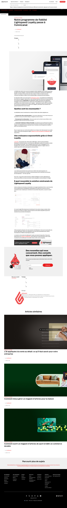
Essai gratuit (62, 1)
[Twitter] (18, 44)
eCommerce (25, 10)
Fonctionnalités (6, 476)
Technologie (39, 466)
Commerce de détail (18, 10)
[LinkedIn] (18, 48)
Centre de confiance (48, 487)
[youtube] (40, 496)
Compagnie (34, 10)
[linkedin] (38, 496)
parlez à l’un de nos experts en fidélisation (41, 131)
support (35, 466)
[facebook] (26, 496)
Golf (30, 10)
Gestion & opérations (30, 465)
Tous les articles (4, 10)
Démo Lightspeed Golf (56, 476)
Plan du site (31, 500)
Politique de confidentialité (37, 500)
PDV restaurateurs (16, 474)
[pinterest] (35, 496)
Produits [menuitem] (21, 1)
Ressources (31, 474)
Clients (46, 480)
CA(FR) (27, 500)
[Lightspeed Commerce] (5, 1)
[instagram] (32, 496)
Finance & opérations (22, 465)
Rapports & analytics (30, 466)
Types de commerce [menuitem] (14, 1)
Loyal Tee (16, 141)
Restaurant (11, 10)
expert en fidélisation (26, 236)
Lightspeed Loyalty (35, 97)
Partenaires (39, 474)
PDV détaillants (7, 474)
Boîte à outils (39, 479)
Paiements (24, 466)
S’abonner (47, 265)
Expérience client (14, 465)
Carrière (46, 479)
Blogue (30, 476)
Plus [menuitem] (56, 1)
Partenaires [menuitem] (27, 1)
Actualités (46, 484)
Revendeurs (39, 477)
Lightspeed (19, 29)
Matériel (5, 480)
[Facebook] (18, 40)
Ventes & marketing (46, 466)
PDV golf (23, 474)
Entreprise (47, 474)
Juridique (46, 486)
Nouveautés (14, 278)
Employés (9, 465)
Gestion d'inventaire (38, 465)
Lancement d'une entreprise (54, 465)
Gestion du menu (45, 465)
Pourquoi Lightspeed (48, 476)
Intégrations (6, 481)
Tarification (6, 483)
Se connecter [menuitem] (51, 1)
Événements (47, 477)
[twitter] (29, 496)
